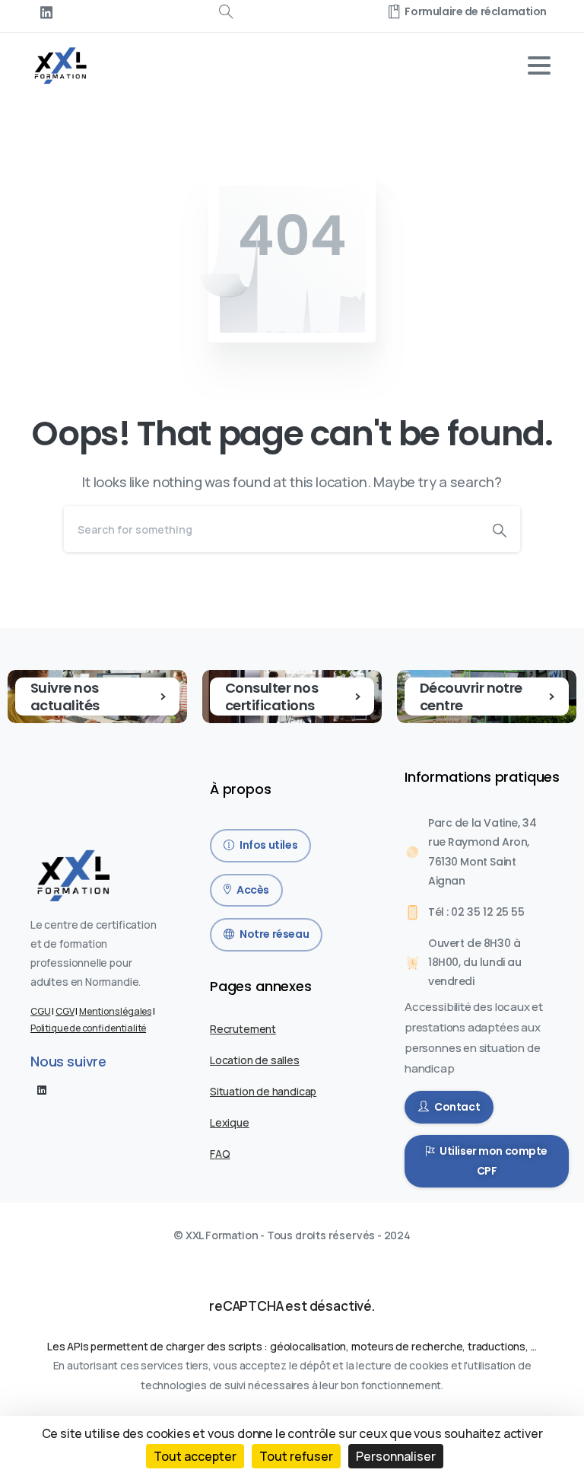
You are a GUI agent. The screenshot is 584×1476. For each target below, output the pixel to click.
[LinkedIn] (46, 12)
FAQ (220, 1153)
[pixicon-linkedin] (41, 1089)
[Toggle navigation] (539, 65)
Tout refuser (296, 1456)
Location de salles (255, 1060)
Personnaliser (396, 1456)
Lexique (229, 1122)
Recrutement (243, 1029)
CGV (65, 1011)
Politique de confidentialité (88, 1028)
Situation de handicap (263, 1091)
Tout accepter (195, 1456)
